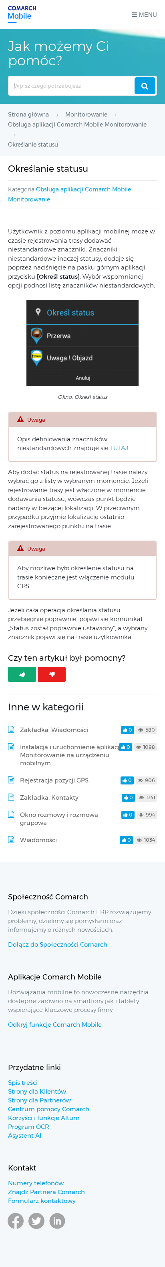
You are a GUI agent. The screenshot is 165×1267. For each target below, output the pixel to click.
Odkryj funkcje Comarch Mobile (55, 1024)
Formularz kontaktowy (42, 1201)
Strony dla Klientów (37, 1091)
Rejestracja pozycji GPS (54, 780)
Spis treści (23, 1082)
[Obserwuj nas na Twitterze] (36, 1228)
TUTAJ (119, 448)
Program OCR (28, 1126)
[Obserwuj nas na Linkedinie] (57, 1228)
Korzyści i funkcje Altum (44, 1118)
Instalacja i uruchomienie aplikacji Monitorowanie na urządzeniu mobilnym (70, 755)
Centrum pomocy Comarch (48, 1109)
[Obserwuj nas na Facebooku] (15, 1228)
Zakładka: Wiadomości (54, 730)
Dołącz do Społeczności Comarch (57, 944)
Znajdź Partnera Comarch (46, 1192)
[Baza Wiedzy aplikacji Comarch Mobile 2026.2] (22, 14)
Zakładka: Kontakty (49, 797)
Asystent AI (24, 1135)
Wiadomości (38, 840)
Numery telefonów (36, 1183)
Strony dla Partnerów (39, 1100)
